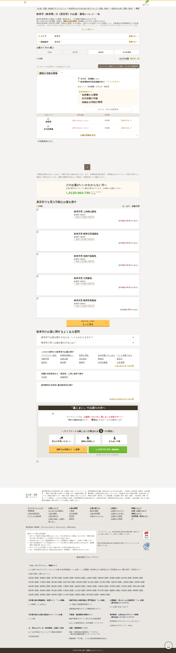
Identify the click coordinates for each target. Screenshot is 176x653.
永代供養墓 (127, 52)
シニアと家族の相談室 (53, 632)
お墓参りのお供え (117, 513)
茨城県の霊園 (115, 578)
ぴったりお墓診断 (34, 516)
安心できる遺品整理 (93, 619)
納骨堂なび (104, 569)
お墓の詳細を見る (88, 135)
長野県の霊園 (139, 582)
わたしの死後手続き (76, 623)
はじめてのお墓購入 (55, 511)
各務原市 (64, 377)
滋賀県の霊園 (80, 586)
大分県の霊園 (68, 594)
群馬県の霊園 (138, 578)
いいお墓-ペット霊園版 (80, 569)
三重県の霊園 (68, 586)
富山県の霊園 (93, 582)
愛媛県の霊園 (115, 590)
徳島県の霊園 (91, 590)
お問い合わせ (71, 527)
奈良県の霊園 (126, 586)
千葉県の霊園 (45, 582)
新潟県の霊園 (81, 582)
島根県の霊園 (45, 590)
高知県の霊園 (126, 590)
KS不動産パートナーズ (94, 623)
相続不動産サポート (76, 619)
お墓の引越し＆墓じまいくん (39, 574)
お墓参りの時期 (116, 519)
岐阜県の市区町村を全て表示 (121, 399)
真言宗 (119, 359)
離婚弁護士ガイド (94, 609)
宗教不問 (45, 359)
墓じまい (51, 521)
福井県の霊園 (116, 582)
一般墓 (71, 511)
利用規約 (37, 527)
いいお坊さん (42, 604)
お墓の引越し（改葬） (56, 519)
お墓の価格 (52, 513)
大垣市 (44, 377)
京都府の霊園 (91, 586)
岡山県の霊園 (56, 590)
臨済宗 (44, 362)
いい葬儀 (31, 604)
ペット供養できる (124, 355)
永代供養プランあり (106, 355)
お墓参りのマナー (117, 511)
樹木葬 (63, 362)
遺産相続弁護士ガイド (77, 609)
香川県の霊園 (103, 590)
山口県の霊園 (80, 590)
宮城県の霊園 (68, 578)
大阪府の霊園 (103, 586)
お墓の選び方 (53, 516)
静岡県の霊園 (45, 586)
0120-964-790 (79, 193)
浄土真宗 (83, 359)
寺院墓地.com (115, 569)
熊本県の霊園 (56, 594)
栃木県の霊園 (126, 578)
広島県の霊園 (68, 590)
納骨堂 (100, 52)
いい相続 (72, 604)
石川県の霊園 (105, 582)
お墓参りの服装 (116, 516)
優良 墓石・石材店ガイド (131, 569)
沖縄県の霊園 (105, 594)
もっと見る (86, 29)
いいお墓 (31, 569)
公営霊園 (120, 362)
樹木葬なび (94, 569)
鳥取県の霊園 (33, 590)
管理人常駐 (84, 355)
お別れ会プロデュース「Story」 (122, 625)
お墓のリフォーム (96, 516)
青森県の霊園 (45, 578)
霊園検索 (31, 511)
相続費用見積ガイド (84, 604)
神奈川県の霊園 (69, 582)
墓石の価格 (94, 511)
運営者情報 (29, 527)
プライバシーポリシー (48, 527)
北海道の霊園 (33, 578)
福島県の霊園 (103, 578)
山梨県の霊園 (128, 582)
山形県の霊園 (91, 578)
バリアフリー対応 (49, 355)
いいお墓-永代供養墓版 (61, 569)
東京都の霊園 (56, 582)
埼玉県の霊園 (33, 582)
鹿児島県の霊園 (92, 594)
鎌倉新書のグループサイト (88, 557)
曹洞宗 (101, 359)
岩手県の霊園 (56, 578)
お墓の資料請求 (33, 513)
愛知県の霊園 (56, 586)
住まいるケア (123, 607)
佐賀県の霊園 (33, 594)
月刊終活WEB (33, 636)
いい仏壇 (31, 619)
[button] (108, 109)
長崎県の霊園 (45, 594)
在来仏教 (64, 359)
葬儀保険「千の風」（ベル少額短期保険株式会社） (88, 638)
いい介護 (113, 607)
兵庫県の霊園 (115, 586)
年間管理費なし (67, 355)
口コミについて (61, 527)
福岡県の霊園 (138, 590)
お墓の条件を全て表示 (123, 366)
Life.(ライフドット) (44, 569)
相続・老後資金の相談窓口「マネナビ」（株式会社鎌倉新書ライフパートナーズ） (85, 633)
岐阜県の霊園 (33, 586)
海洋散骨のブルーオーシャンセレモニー (125, 621)
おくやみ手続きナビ (35, 632)
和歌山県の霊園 (139, 586)
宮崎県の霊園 (80, 594)
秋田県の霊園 (80, 578)
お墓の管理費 (95, 513)
